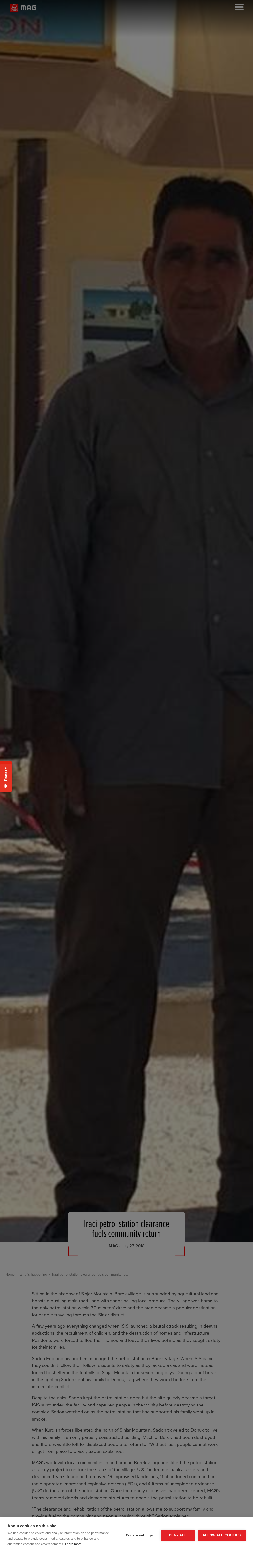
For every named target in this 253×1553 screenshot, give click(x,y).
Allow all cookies (222, 1535)
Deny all (178, 1535)
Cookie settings (139, 1535)
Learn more (73, 1544)
